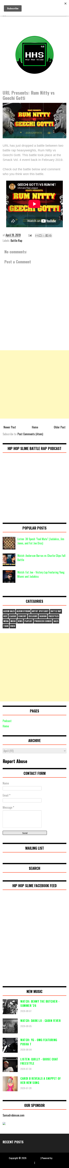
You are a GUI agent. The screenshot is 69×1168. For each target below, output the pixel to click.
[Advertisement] (34, 384)
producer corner (42, 621)
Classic (12, 616)
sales (55, 621)
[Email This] (37, 235)
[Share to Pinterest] (50, 235)
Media (5, 621)
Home (35, 427)
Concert (22, 616)
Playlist (28, 621)
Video (12, 626)
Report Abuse (15, 761)
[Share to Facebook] (47, 235)
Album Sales (9, 611)
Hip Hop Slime (33, 1158)
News (20, 621)
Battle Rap (16, 240)
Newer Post (10, 427)
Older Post (59, 427)
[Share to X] (43, 235)
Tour (5, 626)
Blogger (56, 1158)
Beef (5, 616)
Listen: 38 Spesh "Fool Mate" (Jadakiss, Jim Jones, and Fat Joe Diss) (40, 541)
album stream (23, 611)
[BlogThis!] (40, 235)
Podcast (7, 721)
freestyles (53, 616)
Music (13, 621)
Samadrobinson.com (13, 1115)
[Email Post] (29, 235)
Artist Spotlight (40, 611)
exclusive (32, 616)
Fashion (43, 616)
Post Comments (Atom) (30, 434)
